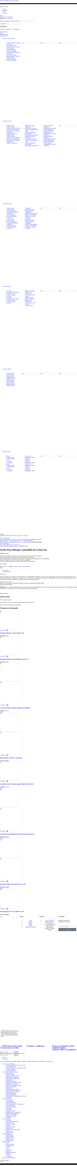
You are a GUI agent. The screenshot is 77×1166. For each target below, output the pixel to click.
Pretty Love (28, 456)
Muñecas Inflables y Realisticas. (48, 126)
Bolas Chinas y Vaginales (13, 129)
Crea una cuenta (9, 18)
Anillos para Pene (11, 127)
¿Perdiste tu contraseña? (5, 29)
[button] (4, 630)
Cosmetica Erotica (7, 539)
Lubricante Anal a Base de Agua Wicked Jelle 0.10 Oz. (17, 784)
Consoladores (10, 132)
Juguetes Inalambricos (30, 132)
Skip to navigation (4, 0)
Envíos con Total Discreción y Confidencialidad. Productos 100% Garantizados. (64, 1048)
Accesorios (9, 290)
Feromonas (9, 217)
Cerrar (1, 1161)
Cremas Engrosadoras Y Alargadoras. (12, 213)
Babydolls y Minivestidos (13, 292)
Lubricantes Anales (29, 209)
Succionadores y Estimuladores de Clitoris (50, 133)
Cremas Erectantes (11, 215)
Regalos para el (10, 376)
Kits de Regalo (10, 374)
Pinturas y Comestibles (30, 215)
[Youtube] (15, 1041)
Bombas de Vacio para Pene (13, 131)
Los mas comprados (11, 51)
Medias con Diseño (29, 290)
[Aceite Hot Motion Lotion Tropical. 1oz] (9, 628)
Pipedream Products (30, 457)
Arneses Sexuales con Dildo (13, 128)
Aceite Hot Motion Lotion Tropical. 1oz (9, 546)
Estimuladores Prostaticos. (50, 128)
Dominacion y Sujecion (30, 128)
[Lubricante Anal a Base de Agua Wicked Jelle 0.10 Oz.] (9, 779)
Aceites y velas (10, 208)
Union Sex (27, 460)
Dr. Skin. (27, 461)
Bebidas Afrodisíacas (12, 210)
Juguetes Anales (10, 125)
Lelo (8, 460)
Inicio (1, 539)
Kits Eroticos (28, 133)
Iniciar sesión (3, 26)
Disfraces (9, 296)
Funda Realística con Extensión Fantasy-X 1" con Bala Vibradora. (16, 542)
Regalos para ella (11, 377)
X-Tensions (9, 462)
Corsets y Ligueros (11, 294)
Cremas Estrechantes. (12, 216)
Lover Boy (9, 461)
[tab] (6, 570)
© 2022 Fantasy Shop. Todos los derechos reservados (11, 1047)
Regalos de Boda (11, 378)
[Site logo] (4, 6)
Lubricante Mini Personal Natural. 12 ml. (13, 884)
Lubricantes (28, 208)
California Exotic (11, 458)
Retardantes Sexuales (30, 216)
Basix (8, 456)
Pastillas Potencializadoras (31, 213)
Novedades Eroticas (11, 45)
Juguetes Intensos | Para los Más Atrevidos (13, 47)
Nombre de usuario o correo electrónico (10, 21)
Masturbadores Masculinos (31, 135)
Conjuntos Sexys (11, 293)
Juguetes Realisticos (11, 49)
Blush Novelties (10, 457)
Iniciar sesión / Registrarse (9, 1157)
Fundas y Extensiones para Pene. (14, 1085)
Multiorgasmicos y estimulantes (29, 211)
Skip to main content (14, 0)
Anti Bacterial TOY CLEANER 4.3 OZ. (12, 911)
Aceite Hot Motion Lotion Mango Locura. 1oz (14, 659)
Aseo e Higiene (10, 209)
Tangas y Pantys (29, 297)
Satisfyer (27, 458)
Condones (27, 217)
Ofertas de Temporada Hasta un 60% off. (15, 1065)
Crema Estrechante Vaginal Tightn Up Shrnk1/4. (15, 708)
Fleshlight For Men (29, 462)
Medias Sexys (28, 292)
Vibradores (46, 135)
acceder (5, 605)
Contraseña (3, 23)
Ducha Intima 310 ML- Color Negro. (11, 758)
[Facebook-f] (3, 1041)
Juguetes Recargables (49, 131)
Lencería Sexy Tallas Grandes (13, 1129)
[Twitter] (11, 1041)
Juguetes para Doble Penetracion (30, 126)
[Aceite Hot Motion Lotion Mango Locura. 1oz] (9, 654)
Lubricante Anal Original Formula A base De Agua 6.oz (17, 834)
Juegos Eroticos (10, 373)
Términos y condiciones (35, 1046)
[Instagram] (7, 1041)
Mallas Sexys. (28, 293)
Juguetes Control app (12, 133)
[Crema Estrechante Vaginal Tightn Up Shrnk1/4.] (9, 681)
